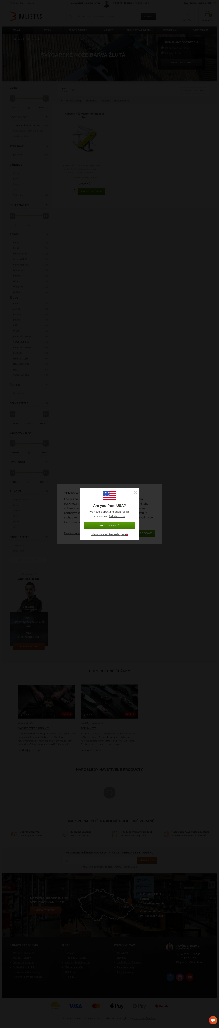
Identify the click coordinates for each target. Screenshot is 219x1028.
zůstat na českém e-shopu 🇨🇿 (109, 534)
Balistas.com (117, 516)
